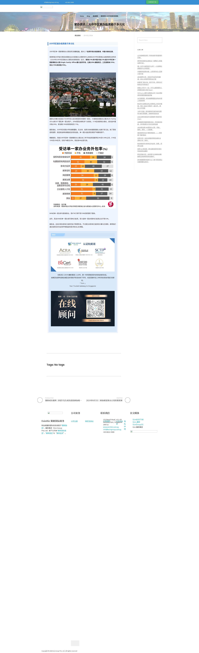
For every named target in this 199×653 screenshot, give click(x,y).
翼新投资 (60, 433)
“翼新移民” (49, 433)
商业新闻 (95, 16)
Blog (88, 16)
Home (82, 16)
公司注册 (74, 421)
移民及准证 (89, 421)
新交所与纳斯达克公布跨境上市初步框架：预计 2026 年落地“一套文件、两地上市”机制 (149, 106)
